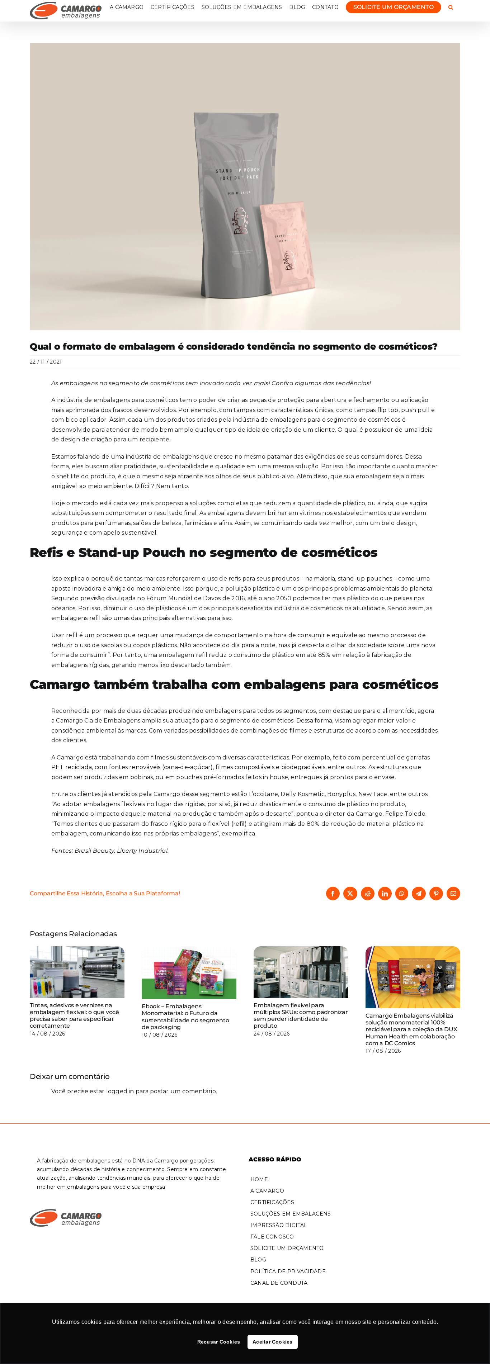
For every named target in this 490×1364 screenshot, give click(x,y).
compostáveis (254, 767)
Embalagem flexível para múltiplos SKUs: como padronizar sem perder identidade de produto (301, 1015)
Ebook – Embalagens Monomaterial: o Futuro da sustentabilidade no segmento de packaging (185, 1017)
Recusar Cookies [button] (218, 1342)
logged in (120, 1091)
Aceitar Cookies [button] (273, 1342)
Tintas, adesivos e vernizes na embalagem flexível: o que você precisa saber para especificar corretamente (74, 1015)
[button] (450, 7)
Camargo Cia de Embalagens (98, 720)
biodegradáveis (303, 767)
